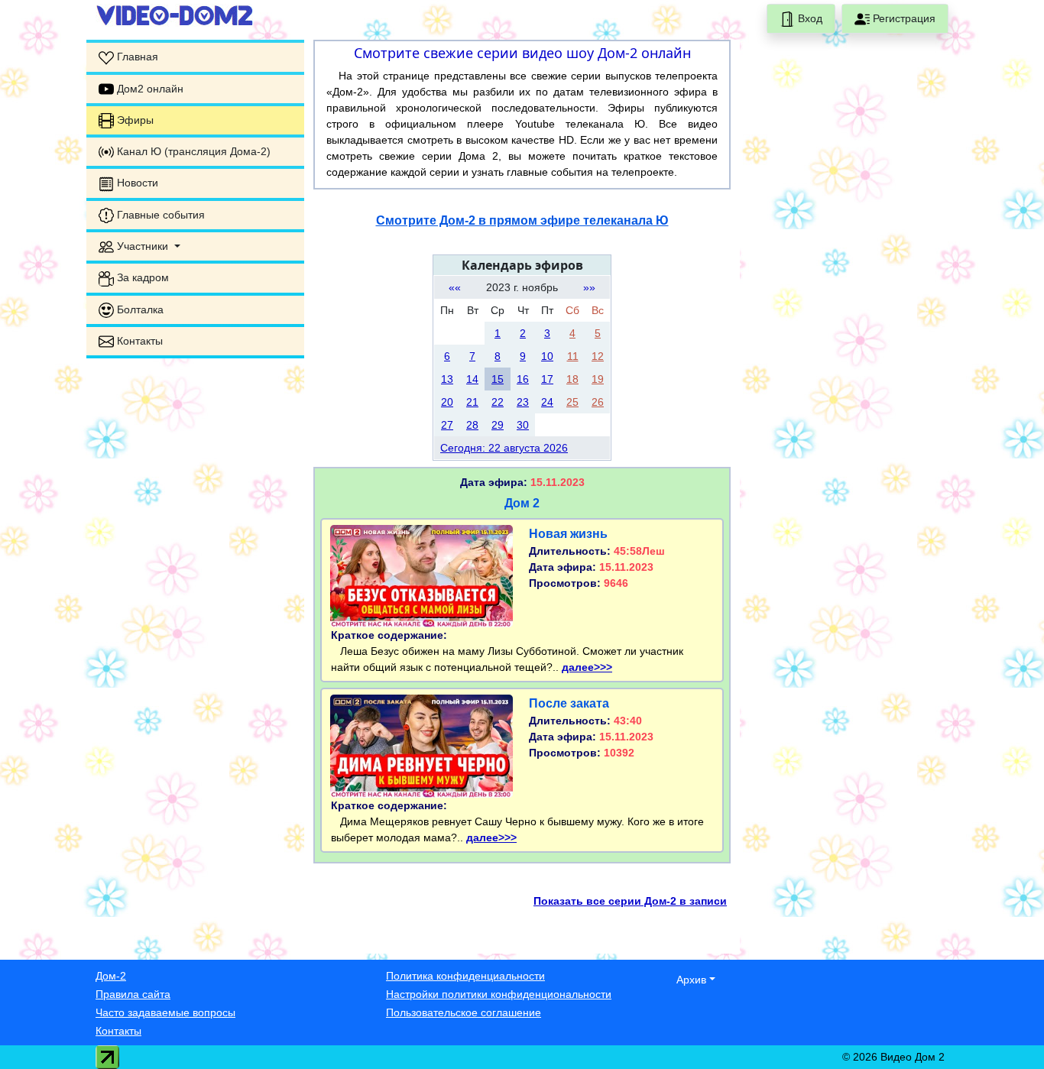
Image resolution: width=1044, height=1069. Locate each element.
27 (447, 425)
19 (598, 379)
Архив (691, 979)
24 (547, 402)
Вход (808, 18)
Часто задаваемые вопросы (165, 1012)
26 (598, 402)
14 (472, 379)
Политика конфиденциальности (465, 976)
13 (447, 379)
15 (497, 379)
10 (547, 356)
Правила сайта (133, 994)
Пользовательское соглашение (463, 1012)
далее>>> (587, 667)
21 (472, 402)
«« (455, 287)
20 (447, 402)
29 (497, 425)
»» (589, 287)
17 (547, 379)
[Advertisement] (195, 600)
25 (572, 402)
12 (598, 356)
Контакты (118, 1031)
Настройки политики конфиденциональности (498, 994)
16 (523, 379)
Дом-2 (111, 976)
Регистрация (902, 18)
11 (573, 356)
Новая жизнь (568, 533)
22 (497, 402)
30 (523, 425)
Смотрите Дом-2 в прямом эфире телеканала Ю (522, 220)
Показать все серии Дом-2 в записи (630, 901)
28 (472, 425)
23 (523, 402)
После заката (569, 703)
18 (572, 379)
